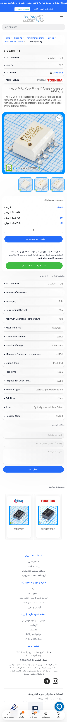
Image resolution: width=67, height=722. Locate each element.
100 (60, 223)
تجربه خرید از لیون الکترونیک (33, 598)
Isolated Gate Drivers (14, 42)
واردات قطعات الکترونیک (33, 571)
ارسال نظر (33, 469)
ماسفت (33, 629)
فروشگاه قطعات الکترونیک (33, 575)
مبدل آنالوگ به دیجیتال (33, 620)
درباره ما (33, 588)
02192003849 (27, 660)
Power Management (35, 38)
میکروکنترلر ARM (34, 639)
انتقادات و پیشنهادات (33, 602)
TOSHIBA (41, 80)
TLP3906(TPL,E (48, 529)
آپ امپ (33, 625)
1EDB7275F (19, 529)
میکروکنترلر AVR (33, 634)
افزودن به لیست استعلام (34, 265)
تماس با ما (33, 593)
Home (7, 38)
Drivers (51, 38)
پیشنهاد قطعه (33, 566)
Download (57, 72)
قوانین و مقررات (33, 607)
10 (61, 218)
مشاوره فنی (33, 561)
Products (18, 38)
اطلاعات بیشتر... (22, 9)
